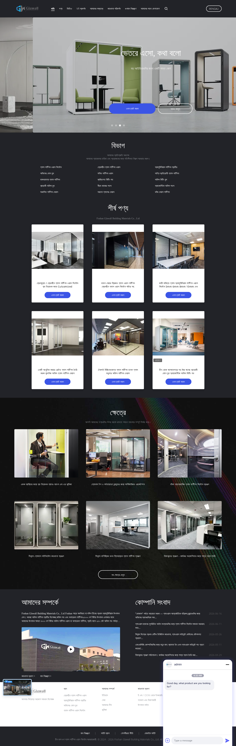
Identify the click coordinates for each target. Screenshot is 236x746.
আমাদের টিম (107, 704)
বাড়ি (53, 8)
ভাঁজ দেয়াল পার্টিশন (162, 192)
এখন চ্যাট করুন (99, 108)
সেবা (103, 700)
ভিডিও (69, 8)
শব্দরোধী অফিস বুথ (47, 185)
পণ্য (60, 8)
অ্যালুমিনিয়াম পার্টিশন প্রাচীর (166, 167)
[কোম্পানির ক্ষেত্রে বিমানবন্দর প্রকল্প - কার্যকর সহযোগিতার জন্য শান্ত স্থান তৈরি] (190, 525)
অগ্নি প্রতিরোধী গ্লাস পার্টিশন (167, 173)
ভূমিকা (104, 709)
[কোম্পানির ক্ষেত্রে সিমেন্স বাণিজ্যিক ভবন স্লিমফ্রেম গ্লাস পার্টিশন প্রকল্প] (118, 525)
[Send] (227, 740)
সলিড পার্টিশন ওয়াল (105, 173)
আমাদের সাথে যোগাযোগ (150, 8)
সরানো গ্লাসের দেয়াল (106, 192)
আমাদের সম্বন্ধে (96, 8)
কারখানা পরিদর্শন (114, 8)
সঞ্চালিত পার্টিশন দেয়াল (49, 192)
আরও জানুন (142, 108)
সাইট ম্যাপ (105, 733)
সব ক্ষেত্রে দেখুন (118, 574)
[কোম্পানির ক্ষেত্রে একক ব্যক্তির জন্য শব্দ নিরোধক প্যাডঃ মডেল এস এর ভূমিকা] (46, 453)
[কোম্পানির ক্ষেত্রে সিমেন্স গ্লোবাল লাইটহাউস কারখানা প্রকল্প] (46, 525)
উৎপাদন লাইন (143, 704)
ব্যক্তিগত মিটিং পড (105, 179)
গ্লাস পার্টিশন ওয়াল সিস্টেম (51, 167)
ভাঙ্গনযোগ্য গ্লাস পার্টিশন (50, 179)
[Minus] (227, 664)
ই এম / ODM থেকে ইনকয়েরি (150, 695)
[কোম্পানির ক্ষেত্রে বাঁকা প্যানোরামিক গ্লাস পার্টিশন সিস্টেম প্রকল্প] (190, 453)
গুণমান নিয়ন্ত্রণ (130, 8)
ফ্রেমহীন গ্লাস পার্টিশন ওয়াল (109, 167)
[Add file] (167, 740)
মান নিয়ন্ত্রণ (85, 733)
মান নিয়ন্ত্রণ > (45, 676)
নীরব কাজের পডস (104, 185)
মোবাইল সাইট (150, 733)
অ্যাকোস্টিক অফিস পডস (164, 185)
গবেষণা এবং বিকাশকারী (147, 700)
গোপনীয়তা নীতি (127, 733)
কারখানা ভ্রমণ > (28, 676)
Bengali (214, 8)
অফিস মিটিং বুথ (161, 179)
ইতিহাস (105, 695)
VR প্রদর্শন (81, 8)
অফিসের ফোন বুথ (47, 173)
